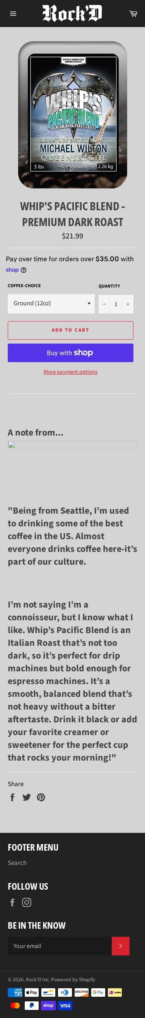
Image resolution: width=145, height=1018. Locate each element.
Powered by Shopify (73, 979)
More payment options (70, 372)
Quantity (109, 286)
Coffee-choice (24, 286)
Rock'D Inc (37, 979)
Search (17, 863)
